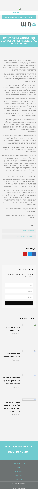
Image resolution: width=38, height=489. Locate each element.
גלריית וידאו (19, 471)
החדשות (19, 467)
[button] (4, 24)
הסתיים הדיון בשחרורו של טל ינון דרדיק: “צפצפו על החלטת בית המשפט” (11, 381)
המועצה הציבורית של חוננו (25, 236)
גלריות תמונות (19, 475)
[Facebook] (34, 254)
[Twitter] (30, 254)
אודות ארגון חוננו (28, 231)
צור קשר (19, 479)
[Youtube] (25, 254)
